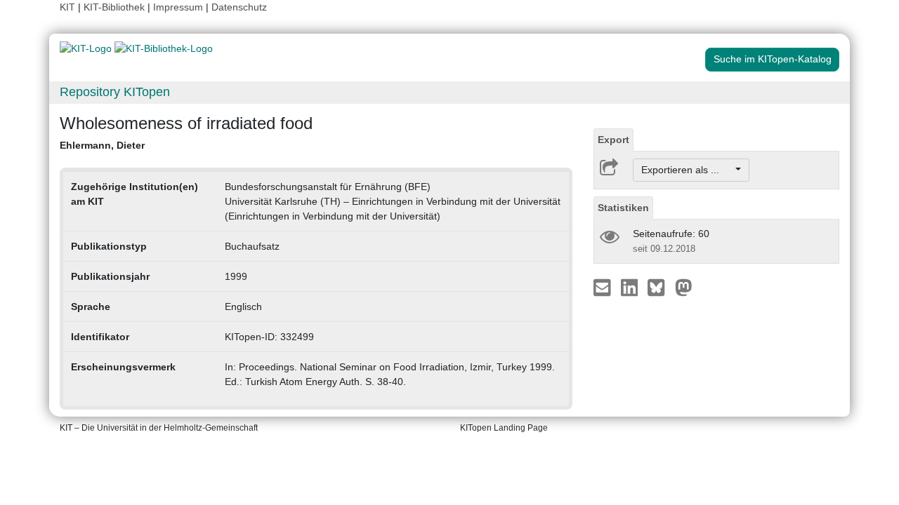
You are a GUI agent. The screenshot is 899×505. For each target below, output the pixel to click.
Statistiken (623, 207)
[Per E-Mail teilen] (603, 286)
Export (613, 139)
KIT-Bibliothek (115, 7)
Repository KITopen (115, 92)
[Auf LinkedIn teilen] (631, 286)
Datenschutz (239, 7)
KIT (67, 7)
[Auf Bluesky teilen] (660, 286)
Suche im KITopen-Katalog (773, 59)
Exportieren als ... (687, 169)
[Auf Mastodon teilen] (684, 286)
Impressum (178, 7)
